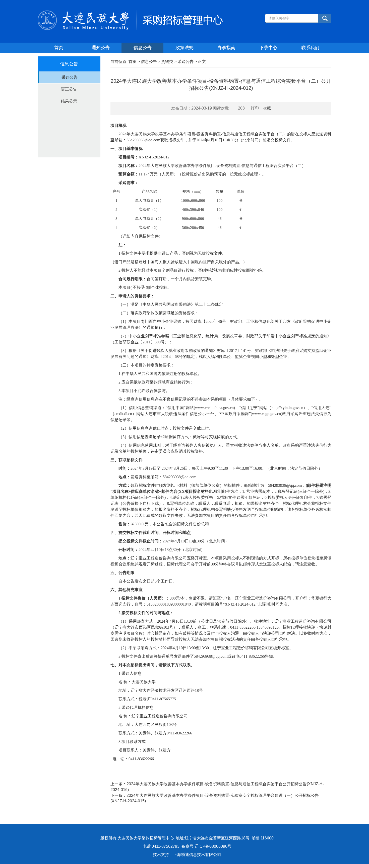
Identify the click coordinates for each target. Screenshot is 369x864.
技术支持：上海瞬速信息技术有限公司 (187, 854)
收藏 (267, 108)
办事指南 (226, 47)
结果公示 (69, 101)
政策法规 (184, 47)
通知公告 (101, 47)
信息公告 (143, 47)
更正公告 (69, 89)
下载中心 (268, 47)
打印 (255, 108)
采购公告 (70, 77)
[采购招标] (130, 20)
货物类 (167, 61)
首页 (58, 47)
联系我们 (310, 47)
